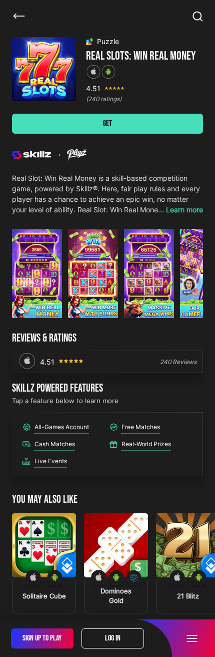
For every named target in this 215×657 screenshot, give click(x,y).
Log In (112, 638)
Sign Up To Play (42, 638)
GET (107, 123)
